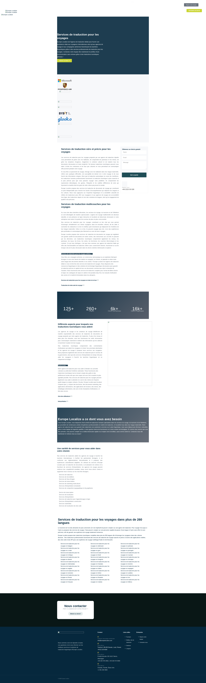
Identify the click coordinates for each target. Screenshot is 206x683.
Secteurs (128, 645)
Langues (128, 648)
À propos (128, 637)
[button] (132, 2)
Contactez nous (144, 642)
